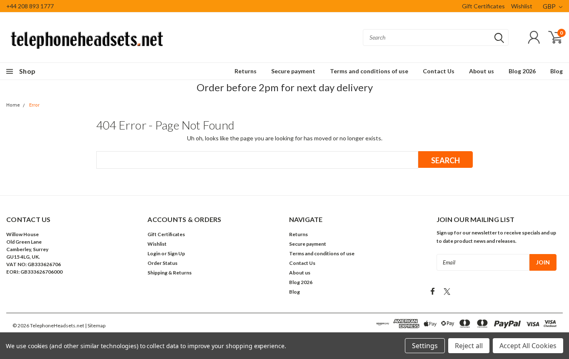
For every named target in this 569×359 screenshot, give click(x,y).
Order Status (162, 263)
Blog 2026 (522, 71)
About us (481, 71)
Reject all (469, 345)
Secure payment (293, 71)
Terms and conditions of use (369, 71)
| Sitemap (95, 325)
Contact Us (438, 71)
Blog (556, 71)
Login (153, 253)
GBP (550, 6)
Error (34, 105)
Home (13, 105)
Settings (425, 345)
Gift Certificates (483, 6)
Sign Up (176, 253)
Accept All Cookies (528, 345)
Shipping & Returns (169, 272)
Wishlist (521, 6)
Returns (246, 71)
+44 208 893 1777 (30, 6)
